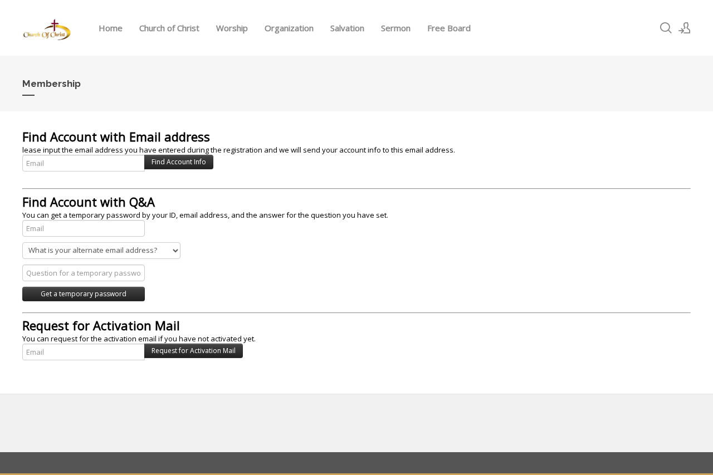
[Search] (666, 28)
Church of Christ (169, 27)
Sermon (396, 27)
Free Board (449, 27)
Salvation (347, 27)
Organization (289, 27)
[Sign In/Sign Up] (684, 28)
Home (111, 27)
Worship (232, 27)
